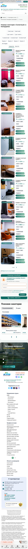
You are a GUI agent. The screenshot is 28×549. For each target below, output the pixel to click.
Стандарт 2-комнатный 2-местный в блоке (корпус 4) (20, 115)
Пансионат (10, 464)
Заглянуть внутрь (20, 63)
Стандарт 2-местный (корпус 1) (21, 159)
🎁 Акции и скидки (10, 495)
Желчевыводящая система (12, 430)
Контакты (7, 499)
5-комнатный (22, 37)
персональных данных (18, 290)
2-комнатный (14, 37)
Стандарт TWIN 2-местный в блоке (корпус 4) (20, 91)
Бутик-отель (10, 473)
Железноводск (12, 400)
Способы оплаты (9, 496)
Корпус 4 (22, 41)
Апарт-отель (10, 475)
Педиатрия (10, 448)
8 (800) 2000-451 (22, 5)
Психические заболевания (14, 450)
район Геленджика (13, 407)
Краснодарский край (12, 404)
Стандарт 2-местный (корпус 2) (21, 181)
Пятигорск (10, 402)
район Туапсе (11, 409)
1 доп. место (10, 34)
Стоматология (11, 455)
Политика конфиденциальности (14, 510)
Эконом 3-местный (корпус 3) (20, 51)
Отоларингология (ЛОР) (13, 444)
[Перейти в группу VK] (11, 388)
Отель (8, 466)
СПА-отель (9, 468)
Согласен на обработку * (13, 290)
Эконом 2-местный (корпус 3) (20, 71)
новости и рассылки (16, 292)
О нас (6, 493)
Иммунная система (12, 433)
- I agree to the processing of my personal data (11, 293)
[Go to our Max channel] (19, 388)
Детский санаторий (12, 471)
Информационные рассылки (14, 514)
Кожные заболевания (12, 434)
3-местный (17, 31)
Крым (8, 414)
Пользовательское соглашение (14, 511)
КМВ (8, 395)
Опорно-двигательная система (13, 440)
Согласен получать (12, 292)
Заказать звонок (23, 6)
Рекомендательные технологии (14, 513)
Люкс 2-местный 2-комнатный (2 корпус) (20, 245)
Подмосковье (10, 418)
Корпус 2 (10, 41)
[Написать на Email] (21, 377)
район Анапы (11, 406)
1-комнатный (5, 37)
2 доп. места (18, 34)
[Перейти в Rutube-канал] (16, 388)
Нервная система (11, 438)
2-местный (10, 31)
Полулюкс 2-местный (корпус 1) (20, 222)
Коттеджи (4, 43)
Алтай (8, 416)
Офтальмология (11, 446)
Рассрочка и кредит (10, 498)
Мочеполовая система (13, 436)
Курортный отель (11, 470)
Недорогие (11, 46)
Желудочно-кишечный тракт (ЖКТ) (13, 427)
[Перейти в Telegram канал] (9, 388)
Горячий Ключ (11, 413)
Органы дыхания (11, 443)
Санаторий (10, 463)
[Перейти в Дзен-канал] (14, 388)
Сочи (9, 411)
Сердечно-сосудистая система (12, 452)
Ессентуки (10, 398)
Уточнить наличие (20, 65)
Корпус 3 (16, 41)
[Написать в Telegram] (19, 377)
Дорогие (17, 46)
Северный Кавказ (11, 420)
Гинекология (10, 425)
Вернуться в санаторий (8, 271)
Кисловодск (11, 397)
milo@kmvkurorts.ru (9, 485)
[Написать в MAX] (16, 377)
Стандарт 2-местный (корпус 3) (21, 139)
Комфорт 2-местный (21, 202)
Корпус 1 (4, 41)
